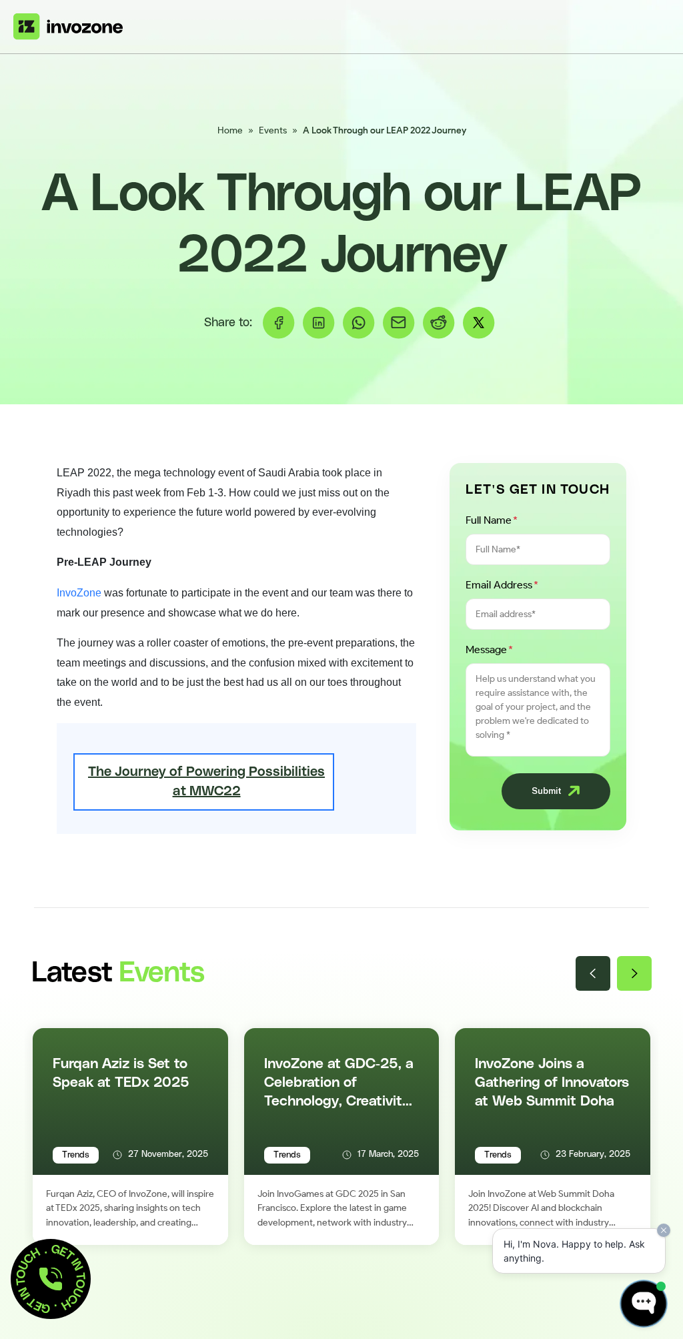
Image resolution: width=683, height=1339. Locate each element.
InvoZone (79, 592)
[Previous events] (593, 973)
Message (489, 649)
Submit (547, 790)
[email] (399, 323)
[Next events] (634, 973)
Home (230, 130)
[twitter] (479, 323)
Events (273, 130)
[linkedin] (319, 323)
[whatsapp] (359, 323)
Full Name (492, 520)
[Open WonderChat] (644, 1304)
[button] (51, 1279)
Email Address (502, 584)
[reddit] (439, 323)
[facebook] (279, 323)
